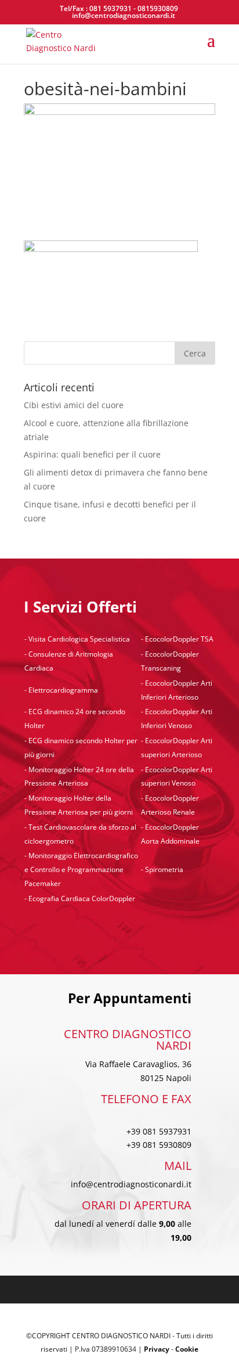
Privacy (156, 1349)
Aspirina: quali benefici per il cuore (92, 454)
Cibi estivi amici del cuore (74, 404)
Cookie (186, 1349)
